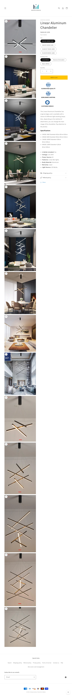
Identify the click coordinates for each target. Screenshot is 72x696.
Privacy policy (37, 663)
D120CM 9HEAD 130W (48, 53)
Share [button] (44, 182)
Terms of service (46, 663)
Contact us (56, 663)
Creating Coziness (33, 692)
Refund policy (27, 663)
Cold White (45, 60)
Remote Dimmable (58, 60)
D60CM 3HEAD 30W (47, 41)
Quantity (42, 67)
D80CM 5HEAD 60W (47, 45)
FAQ (62, 663)
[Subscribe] (34, 677)
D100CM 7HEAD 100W (48, 49)
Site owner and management (36, 667)
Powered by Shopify (41, 692)
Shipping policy (17, 663)
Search (10, 663)
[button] (5, 8)
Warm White (45, 64)
